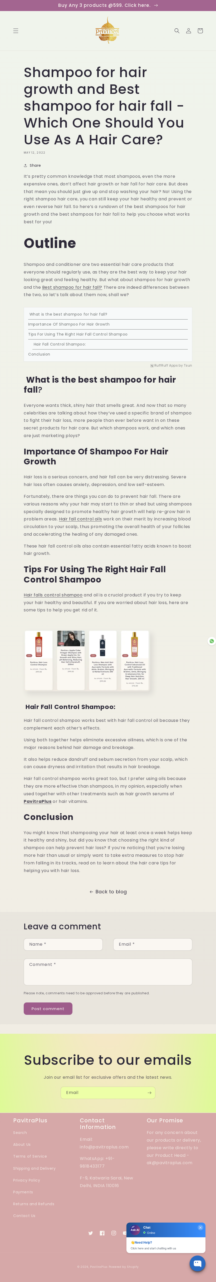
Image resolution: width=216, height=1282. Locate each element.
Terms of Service (30, 1156)
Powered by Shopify (124, 1267)
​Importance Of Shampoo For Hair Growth (69, 324)
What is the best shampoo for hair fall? (67, 314)
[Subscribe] (149, 1093)
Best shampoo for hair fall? (72, 287)
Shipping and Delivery (34, 1168)
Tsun (188, 366)
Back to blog (111, 891)
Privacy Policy (26, 1180)
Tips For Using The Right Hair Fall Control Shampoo (78, 334)
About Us (22, 1144)
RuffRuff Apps (166, 366)
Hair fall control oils (80, 519)
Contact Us (24, 1215)
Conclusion (39, 354)
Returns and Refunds (33, 1204)
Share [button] (35, 165)
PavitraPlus (99, 1267)
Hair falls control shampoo (53, 595)
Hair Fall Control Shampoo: (59, 344)
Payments (23, 1192)
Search (20, 1132)
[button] (16, 31)
